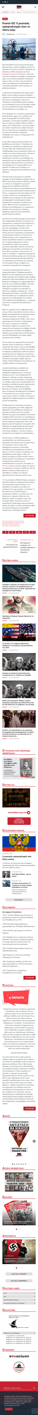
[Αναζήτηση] (35, 7)
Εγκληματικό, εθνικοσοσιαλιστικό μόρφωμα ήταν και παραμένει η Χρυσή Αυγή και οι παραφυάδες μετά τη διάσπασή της (17, 1260)
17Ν (5, 1293)
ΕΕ (3, 522)
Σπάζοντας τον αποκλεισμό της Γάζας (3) (18, 1339)
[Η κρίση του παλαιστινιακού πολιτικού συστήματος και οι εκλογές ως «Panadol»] (19, 662)
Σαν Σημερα (8, 907)
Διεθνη (5, 19)
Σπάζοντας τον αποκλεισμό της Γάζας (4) (18, 1337)
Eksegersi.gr (11, 34)
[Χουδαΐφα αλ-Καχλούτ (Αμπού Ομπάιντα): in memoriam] (19, 605)
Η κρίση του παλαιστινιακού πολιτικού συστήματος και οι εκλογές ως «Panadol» (16, 674)
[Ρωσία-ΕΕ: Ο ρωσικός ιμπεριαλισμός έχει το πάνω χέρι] (19, 60)
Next (34, 1141)
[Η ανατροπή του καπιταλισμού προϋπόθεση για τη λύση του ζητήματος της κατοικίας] (19, 1213)
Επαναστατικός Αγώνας (11, 1300)
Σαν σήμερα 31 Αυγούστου (11, 912)
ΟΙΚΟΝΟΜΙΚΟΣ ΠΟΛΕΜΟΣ (12, 522)
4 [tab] (22, 1229)
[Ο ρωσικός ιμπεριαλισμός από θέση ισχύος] (19, 843)
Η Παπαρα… (8, 985)
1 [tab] (16, 1229)
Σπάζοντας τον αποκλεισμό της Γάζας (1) (18, 1343)
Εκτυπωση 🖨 (29, 515)
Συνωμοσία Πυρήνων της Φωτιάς (14, 1303)
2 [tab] (18, 1229)
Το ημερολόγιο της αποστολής (15, 1335)
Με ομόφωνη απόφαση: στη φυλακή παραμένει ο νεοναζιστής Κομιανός (28, 547)
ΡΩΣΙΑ (17, 525)
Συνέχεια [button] (9, 1409)
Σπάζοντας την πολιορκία (11, 1333)
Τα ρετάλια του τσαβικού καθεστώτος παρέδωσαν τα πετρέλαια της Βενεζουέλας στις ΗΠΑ (17, 645)
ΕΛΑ (5, 1296)
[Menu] (3, 7)
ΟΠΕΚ (21, 522)
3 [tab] (20, 1229)
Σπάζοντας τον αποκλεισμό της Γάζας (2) (18, 1341)
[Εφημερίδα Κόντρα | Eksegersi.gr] (19, 7)
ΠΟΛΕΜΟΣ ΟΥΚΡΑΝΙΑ (8, 525)
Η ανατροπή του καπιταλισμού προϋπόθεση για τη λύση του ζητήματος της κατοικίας (18, 1222)
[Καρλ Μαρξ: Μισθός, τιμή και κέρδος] (6, 874)
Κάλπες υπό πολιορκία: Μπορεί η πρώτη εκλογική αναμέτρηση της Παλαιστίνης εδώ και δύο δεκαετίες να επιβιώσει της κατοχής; (18, 703)
